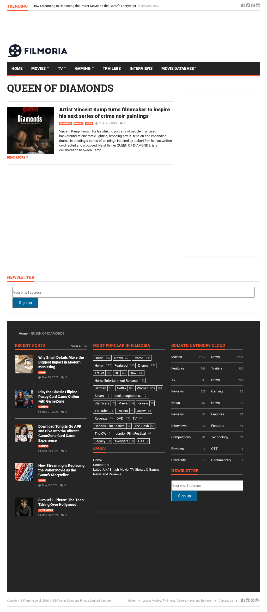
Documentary (221, 460)
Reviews (177, 391)
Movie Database (177, 68)
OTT (214, 448)
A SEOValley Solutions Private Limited (75, 600)
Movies (39, 68)
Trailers (112, 68)
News (89, 123)
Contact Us (101, 465)
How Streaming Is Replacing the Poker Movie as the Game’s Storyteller (85, 7)
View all (76, 346)
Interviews (141, 68)
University (178, 460)
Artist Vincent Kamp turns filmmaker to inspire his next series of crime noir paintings (114, 112)
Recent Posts (30, 345)
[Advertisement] (165, 27)
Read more (16, 157)
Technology (219, 437)
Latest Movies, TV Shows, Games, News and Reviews (177, 600)
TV (61, 68)
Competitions (181, 437)
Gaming (83, 68)
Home (16, 68)
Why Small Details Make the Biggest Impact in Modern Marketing (61, 362)
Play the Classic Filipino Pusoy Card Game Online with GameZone (58, 396)
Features (65, 123)
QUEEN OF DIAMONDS (60, 87)
